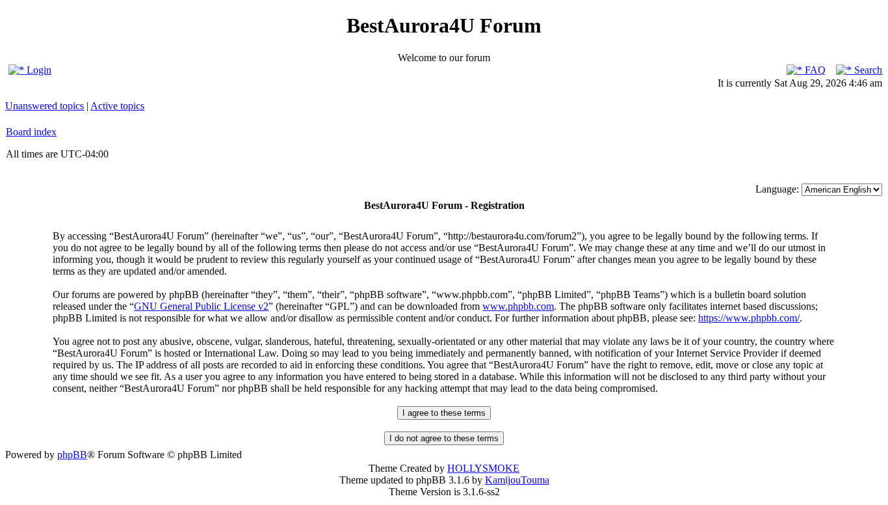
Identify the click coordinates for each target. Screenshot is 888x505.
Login (37, 69)
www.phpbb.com (518, 306)
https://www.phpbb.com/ (749, 317)
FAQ (814, 69)
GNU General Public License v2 (201, 306)
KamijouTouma (517, 479)
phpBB (72, 454)
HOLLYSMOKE (483, 468)
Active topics (117, 105)
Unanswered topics (44, 105)
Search (867, 69)
